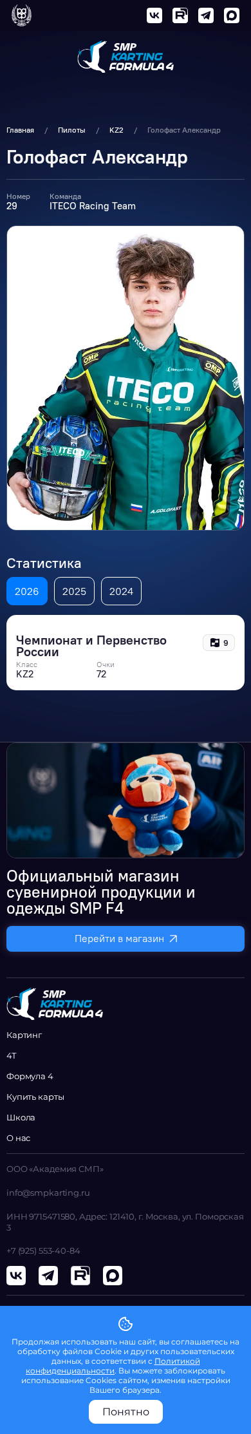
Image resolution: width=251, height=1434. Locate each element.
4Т (11, 1055)
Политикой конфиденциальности (113, 1365)
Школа (20, 1117)
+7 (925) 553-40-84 (43, 1250)
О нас (18, 1138)
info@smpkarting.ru (48, 1192)
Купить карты (35, 1096)
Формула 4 (29, 1076)
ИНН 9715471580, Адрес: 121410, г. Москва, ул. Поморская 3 (125, 1221)
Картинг (24, 1035)
